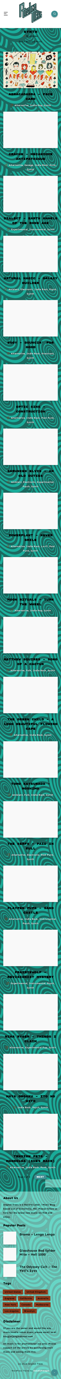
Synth (47, 105)
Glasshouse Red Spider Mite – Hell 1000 (37, 1252)
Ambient (13, 289)
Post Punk (47, 417)
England (9, 1298)
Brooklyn (29, 1311)
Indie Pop (36, 105)
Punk (53, 165)
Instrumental (37, 229)
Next (40, 1177)
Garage (28, 165)
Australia (43, 1298)
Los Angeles (12, 1311)
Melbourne (42, 1304)
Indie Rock (41, 165)
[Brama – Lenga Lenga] (9, 1238)
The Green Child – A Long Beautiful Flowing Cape (30, 724)
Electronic (26, 289)
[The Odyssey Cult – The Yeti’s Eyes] (9, 1270)
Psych (52, 289)
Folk (28, 670)
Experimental (19, 229)
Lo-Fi (44, 546)
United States (13, 1292)
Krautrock (47, 353)
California (26, 1298)
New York (10, 1304)
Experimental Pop (36, 1047)
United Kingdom (36, 1292)
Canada (26, 1304)
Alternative (21, 105)
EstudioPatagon (41, 1371)
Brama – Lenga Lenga (37, 1234)
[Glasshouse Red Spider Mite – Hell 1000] (9, 1254)
